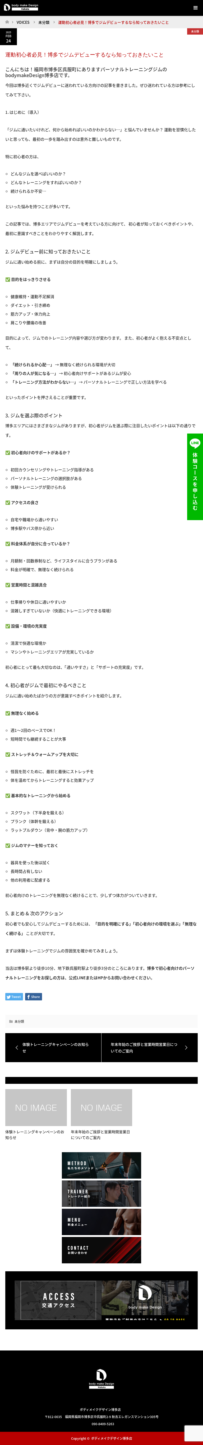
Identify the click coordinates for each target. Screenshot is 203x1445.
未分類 (195, 31)
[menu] (195, 8)
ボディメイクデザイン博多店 (111, 1438)
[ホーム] (7, 20)
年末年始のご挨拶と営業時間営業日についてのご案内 (100, 1134)
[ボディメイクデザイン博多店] (101, 1398)
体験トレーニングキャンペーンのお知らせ (34, 1134)
